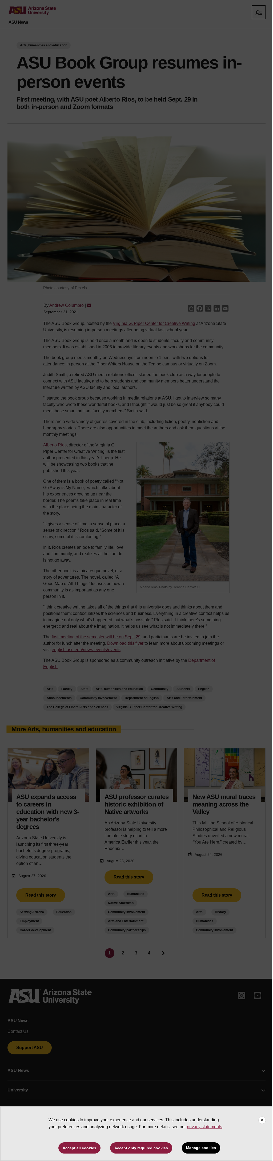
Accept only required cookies (141, 1148)
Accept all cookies (79, 1148)
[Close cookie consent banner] (262, 1120)
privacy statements (204, 1126)
